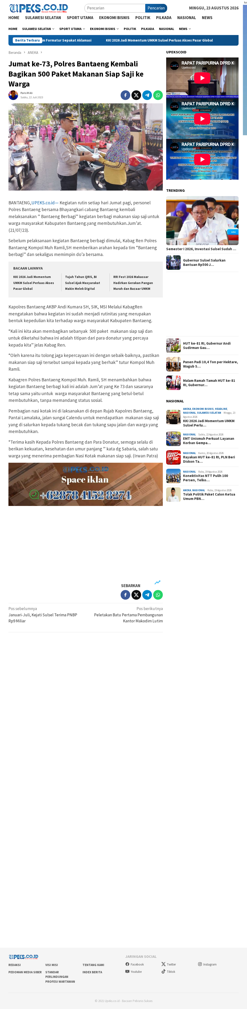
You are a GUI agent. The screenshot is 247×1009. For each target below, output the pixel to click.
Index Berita (92, 972)
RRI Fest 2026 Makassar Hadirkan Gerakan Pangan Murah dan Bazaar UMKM (133, 283)
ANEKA (187, 409)
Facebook (137, 964)
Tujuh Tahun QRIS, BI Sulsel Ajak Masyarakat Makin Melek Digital (82, 283)
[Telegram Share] (147, 95)
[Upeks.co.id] (38, 7)
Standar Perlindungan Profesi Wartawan (60, 977)
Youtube (136, 972)
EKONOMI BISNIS (203, 409)
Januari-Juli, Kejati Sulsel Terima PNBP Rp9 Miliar (42, 615)
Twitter (171, 964)
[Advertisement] (85, 544)
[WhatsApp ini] (158, 95)
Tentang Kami (93, 965)
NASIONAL (189, 412)
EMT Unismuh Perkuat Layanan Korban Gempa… (208, 440)
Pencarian (156, 8)
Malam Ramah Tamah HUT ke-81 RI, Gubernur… (209, 382)
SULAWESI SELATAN (209, 412)
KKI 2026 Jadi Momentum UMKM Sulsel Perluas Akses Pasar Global (130, 40)
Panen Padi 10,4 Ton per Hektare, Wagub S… (210, 364)
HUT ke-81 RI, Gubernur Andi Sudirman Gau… (207, 345)
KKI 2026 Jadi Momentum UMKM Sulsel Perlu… (208, 423)
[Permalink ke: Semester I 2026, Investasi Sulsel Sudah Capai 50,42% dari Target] (202, 220)
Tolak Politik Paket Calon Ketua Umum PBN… (209, 496)
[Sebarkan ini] (125, 95)
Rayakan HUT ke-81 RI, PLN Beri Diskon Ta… (209, 459)
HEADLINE (221, 409)
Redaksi (14, 965)
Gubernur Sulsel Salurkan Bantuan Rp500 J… (204, 262)
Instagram (210, 964)
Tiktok (171, 972)
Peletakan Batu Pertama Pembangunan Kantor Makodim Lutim (128, 615)
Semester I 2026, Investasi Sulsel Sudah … (201, 249)
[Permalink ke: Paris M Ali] (13, 94)
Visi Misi (51, 965)
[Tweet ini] (136, 95)
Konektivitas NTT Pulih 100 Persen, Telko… (205, 478)
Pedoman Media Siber (25, 972)
